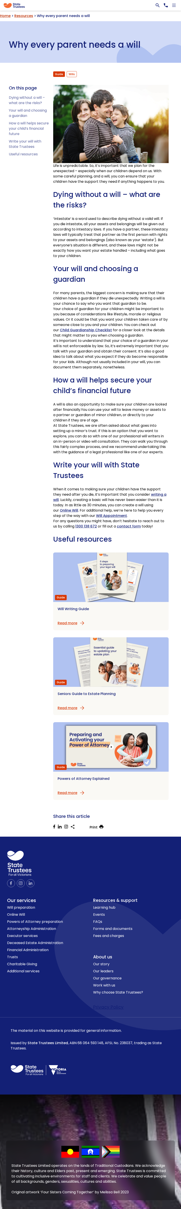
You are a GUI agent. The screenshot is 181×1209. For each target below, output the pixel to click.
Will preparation (21, 907)
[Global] (90, 5)
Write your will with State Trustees (25, 144)
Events (99, 914)
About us (102, 957)
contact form (129, 526)
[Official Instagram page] (21, 883)
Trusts (12, 957)
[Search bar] (157, 5)
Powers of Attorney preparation (35, 921)
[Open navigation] (174, 5)
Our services (21, 900)
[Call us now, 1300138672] (166, 5)
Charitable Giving (22, 964)
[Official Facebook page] (11, 883)
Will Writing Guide (73, 608)
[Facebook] (55, 827)
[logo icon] (19, 863)
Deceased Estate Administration (35, 942)
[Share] (73, 827)
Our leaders (103, 971)
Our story (101, 964)
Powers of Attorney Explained (83, 778)
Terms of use (47, 1007)
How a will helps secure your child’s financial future (29, 128)
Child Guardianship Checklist (86, 330)
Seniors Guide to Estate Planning (87, 693)
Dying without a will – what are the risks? (27, 100)
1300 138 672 (86, 526)
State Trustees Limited (48, 1042)
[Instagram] (67, 827)
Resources (23, 15)
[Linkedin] (61, 827)
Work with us (104, 985)
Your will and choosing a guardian (95, 274)
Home (5, 15)
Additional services (23, 971)
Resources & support (115, 900)
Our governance (107, 978)
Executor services (22, 935)
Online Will (69, 510)
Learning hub (104, 907)
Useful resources (23, 154)
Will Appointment (111, 515)
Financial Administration (28, 949)
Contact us (20, 1007)
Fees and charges (108, 935)
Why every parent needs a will (75, 43)
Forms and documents (112, 928)
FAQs (97, 921)
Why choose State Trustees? (118, 992)
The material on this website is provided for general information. (86, 1039)
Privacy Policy (108, 1007)
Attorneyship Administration (31, 928)
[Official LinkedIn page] (30, 883)
